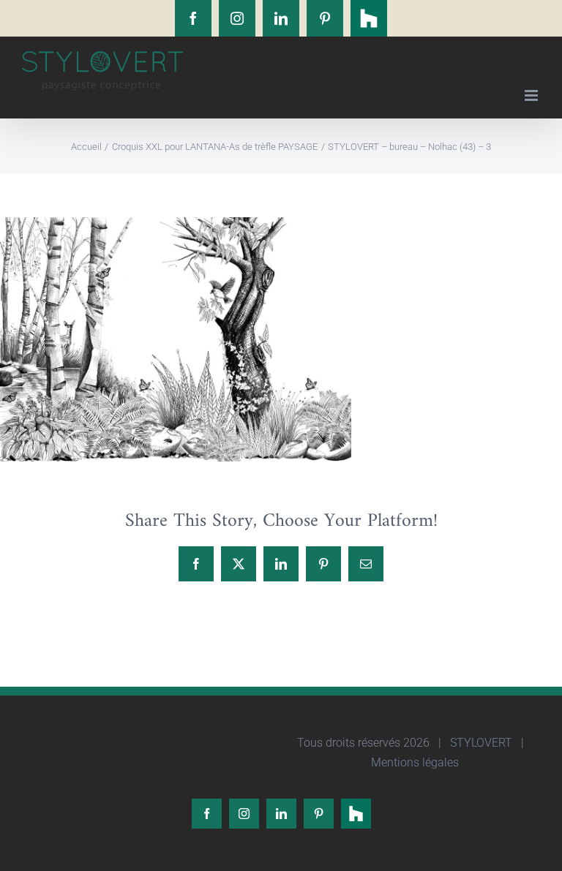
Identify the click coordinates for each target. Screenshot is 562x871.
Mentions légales (413, 762)
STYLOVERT (479, 743)
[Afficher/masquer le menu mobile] (532, 95)
